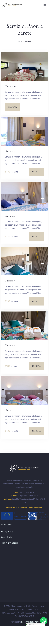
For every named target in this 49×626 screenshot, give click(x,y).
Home (20, 41)
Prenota (12, 107)
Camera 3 (10, 280)
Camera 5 (10, 151)
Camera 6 (10, 86)
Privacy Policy (7, 531)
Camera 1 (10, 410)
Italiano (31, 624)
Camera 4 (10, 216)
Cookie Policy (6, 537)
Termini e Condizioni (9, 543)
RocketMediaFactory (30, 622)
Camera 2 (10, 345)
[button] (43, 620)
